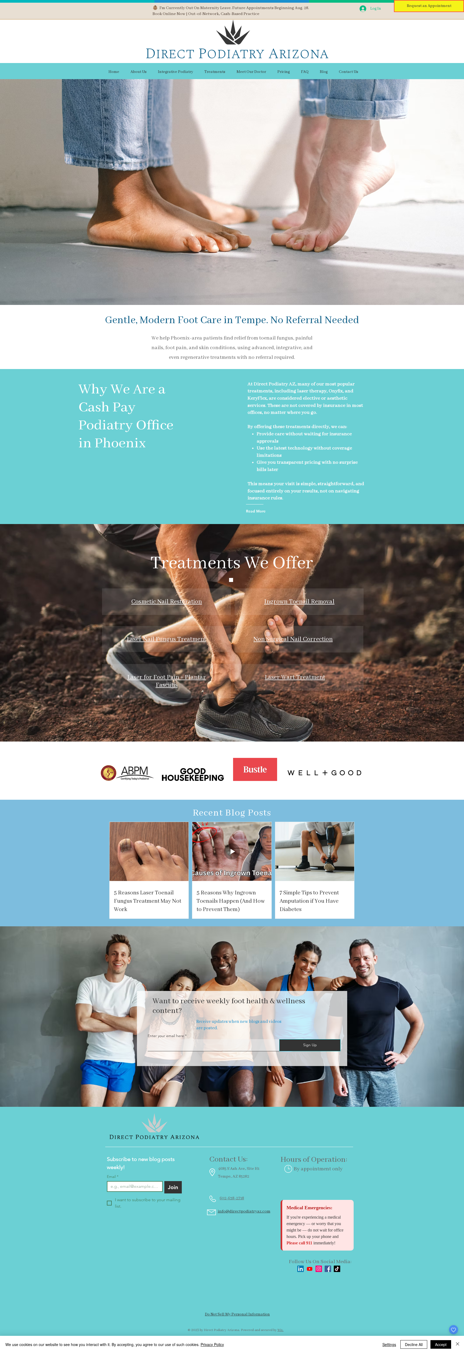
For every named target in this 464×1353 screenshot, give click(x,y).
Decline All (414, 1344)
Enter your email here (166, 1036)
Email (112, 1176)
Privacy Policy (212, 1344)
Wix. (280, 1330)
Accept (441, 1344)
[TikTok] (337, 1269)
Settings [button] (389, 1344)
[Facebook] (328, 1269)
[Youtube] (309, 1269)
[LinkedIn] (300, 1269)
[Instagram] (319, 1269)
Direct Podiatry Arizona (237, 54)
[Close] (457, 1344)
